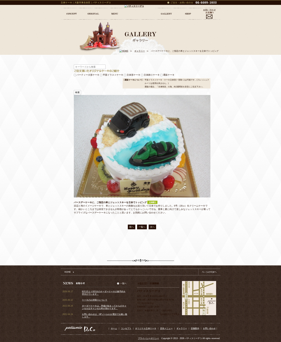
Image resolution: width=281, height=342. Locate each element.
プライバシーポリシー (148, 338)
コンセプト (126, 328)
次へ (152, 227)
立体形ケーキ (133, 75)
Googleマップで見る (170, 314)
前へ (131, 227)
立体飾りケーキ (152, 75)
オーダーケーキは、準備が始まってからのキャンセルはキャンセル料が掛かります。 (104, 307)
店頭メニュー (166, 328)
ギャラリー (139, 51)
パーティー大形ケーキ (88, 75)
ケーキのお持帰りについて (94, 300)
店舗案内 (195, 328)
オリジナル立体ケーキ (145, 328)
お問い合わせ (209, 328)
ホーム (114, 328)
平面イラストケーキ (113, 75)
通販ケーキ (168, 75)
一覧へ (142, 227)
